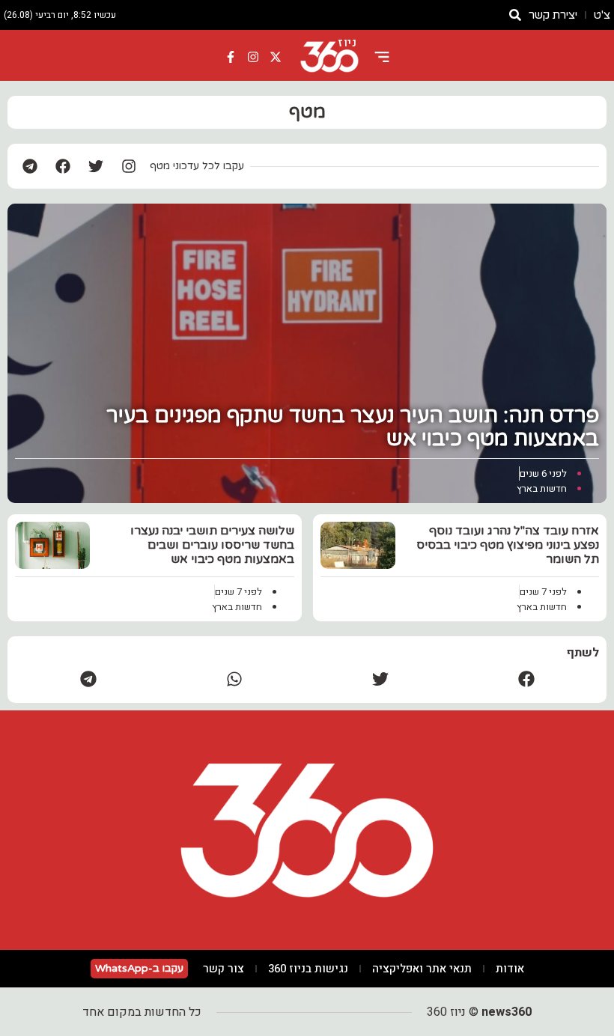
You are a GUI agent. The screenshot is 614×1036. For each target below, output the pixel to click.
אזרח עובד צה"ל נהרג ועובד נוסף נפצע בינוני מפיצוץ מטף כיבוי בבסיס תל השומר (507, 545)
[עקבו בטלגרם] (30, 166)
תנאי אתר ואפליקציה (422, 968)
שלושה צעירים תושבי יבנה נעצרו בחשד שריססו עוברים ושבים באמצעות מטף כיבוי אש (212, 545)
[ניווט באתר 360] (381, 56)
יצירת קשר (553, 15)
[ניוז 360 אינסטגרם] (253, 57)
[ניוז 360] (329, 56)
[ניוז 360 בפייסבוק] (231, 57)
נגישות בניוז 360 (308, 968)
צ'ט (602, 15)
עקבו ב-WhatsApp (139, 968)
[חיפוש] (515, 15)
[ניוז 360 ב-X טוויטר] (275, 57)
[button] (526, 678)
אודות (510, 968)
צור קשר (223, 968)
